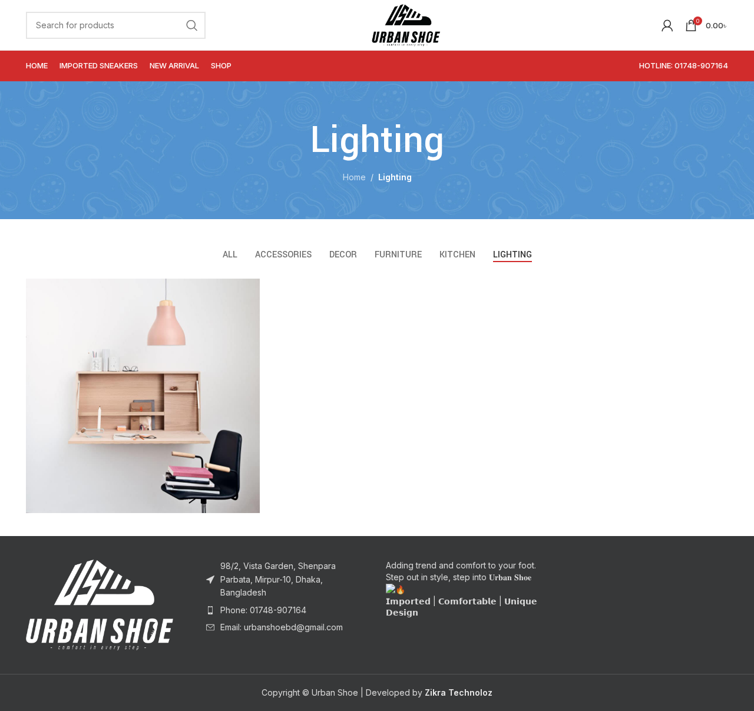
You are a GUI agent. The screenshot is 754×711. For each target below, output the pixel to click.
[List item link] (287, 610)
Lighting (395, 177)
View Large (245, 292)
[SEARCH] (192, 25)
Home (354, 177)
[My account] (667, 25)
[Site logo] (406, 24)
